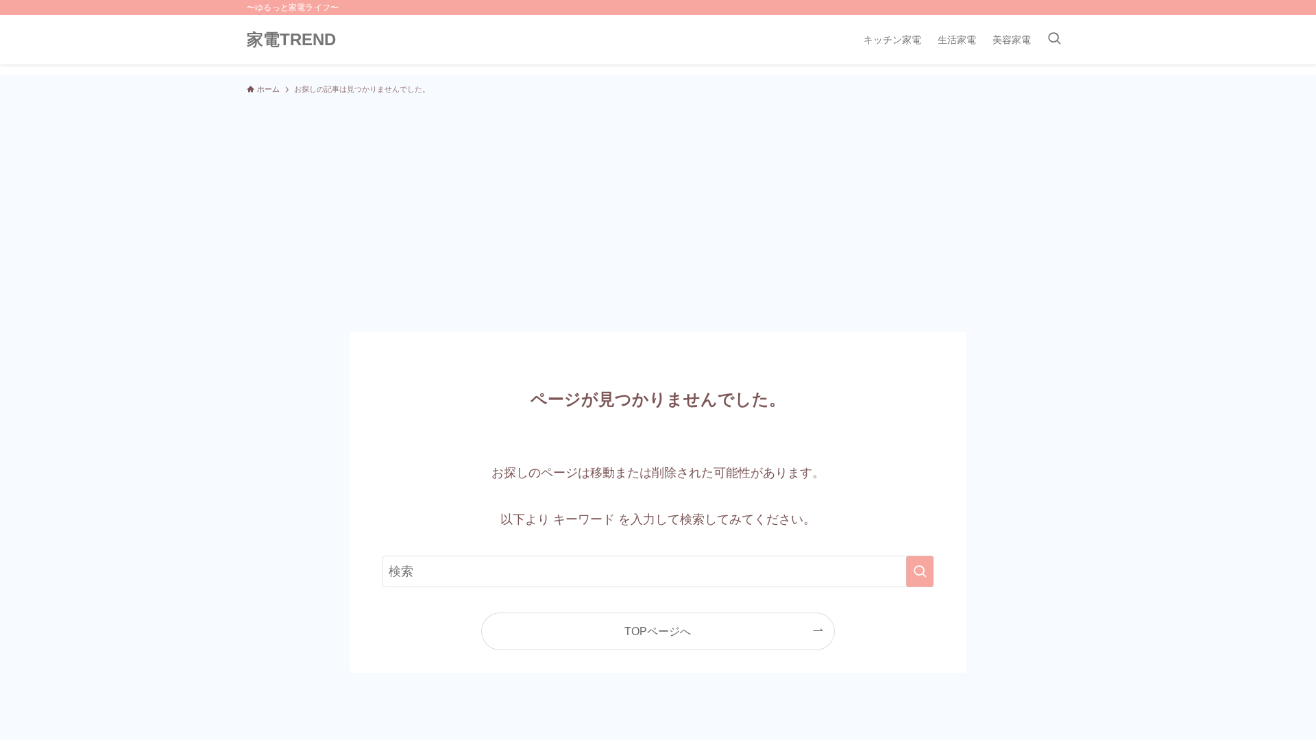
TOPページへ (657, 631)
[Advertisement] (658, 207)
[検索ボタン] (1054, 39)
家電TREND (291, 40)
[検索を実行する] (920, 571)
